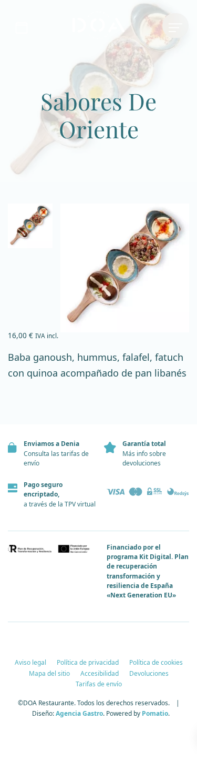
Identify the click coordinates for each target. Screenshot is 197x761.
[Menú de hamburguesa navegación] (175, 25)
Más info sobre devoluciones (144, 458)
